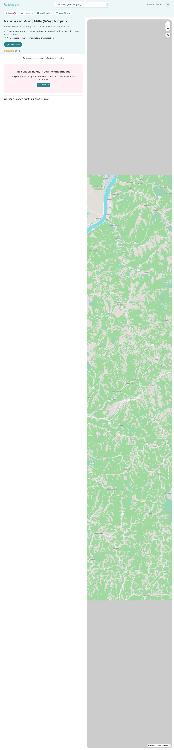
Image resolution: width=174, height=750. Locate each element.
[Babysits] (11, 4)
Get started (43, 85)
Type (11, 13)
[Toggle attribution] (169, 745)
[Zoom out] (167, 28)
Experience (27, 13)
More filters (64, 13)
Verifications (45, 13)
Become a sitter (154, 4)
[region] (129, 383)
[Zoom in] (167, 23)
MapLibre (151, 745)
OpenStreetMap (162, 745)
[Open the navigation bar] (168, 4)
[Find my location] (167, 35)
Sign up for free (12, 44)
